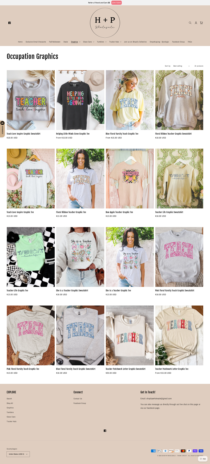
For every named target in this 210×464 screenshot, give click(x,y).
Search (9, 398)
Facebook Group (80, 403)
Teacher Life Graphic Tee (17, 290)
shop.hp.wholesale (169, 455)
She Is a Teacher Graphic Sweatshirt (72, 290)
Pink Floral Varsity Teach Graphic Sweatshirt (174, 290)
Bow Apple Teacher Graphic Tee (119, 212)
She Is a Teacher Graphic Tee (118, 290)
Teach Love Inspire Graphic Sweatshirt (23, 134)
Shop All (10, 403)
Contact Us (78, 398)
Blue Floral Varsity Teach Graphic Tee (122, 134)
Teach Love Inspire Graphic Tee (20, 212)
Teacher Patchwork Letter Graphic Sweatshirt (126, 369)
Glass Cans (11, 417)
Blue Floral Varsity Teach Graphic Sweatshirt (75, 369)
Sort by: (168, 66)
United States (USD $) (16, 454)
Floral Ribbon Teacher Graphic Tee (71, 212)
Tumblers (10, 412)
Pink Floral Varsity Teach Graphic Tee (23, 369)
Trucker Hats (11, 421)
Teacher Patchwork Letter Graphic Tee (171, 369)
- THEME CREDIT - (182, 455)
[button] (76, 42)
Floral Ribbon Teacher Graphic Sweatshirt (173, 134)
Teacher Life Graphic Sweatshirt (169, 212)
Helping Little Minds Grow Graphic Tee (73, 134)
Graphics (10, 407)
